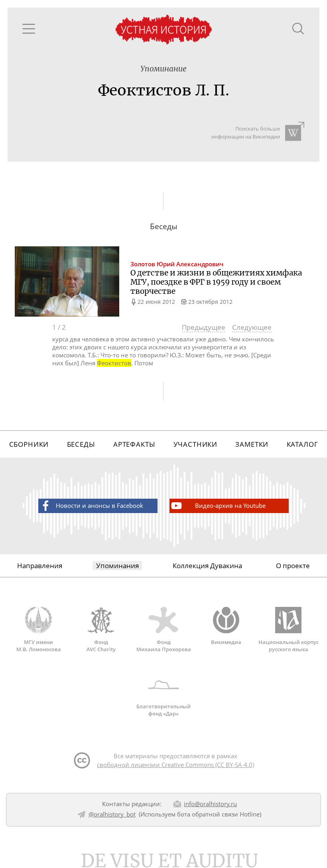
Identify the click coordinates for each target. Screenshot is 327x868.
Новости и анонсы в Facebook (99, 505)
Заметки (251, 444)
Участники (195, 444)
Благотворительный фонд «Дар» (163, 710)
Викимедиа (226, 641)
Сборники (29, 444)
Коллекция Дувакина (207, 565)
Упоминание (163, 68)
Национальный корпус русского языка (288, 645)
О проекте (293, 565)
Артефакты (134, 444)
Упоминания (117, 565)
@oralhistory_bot (112, 814)
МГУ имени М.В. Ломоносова (38, 645)
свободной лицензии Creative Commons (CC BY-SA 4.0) (175, 765)
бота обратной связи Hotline (218, 814)
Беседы (81, 444)
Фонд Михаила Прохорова (163, 645)
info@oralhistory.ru (210, 804)
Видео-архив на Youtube (230, 505)
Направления (39, 565)
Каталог (302, 444)
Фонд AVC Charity (101, 645)
